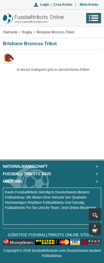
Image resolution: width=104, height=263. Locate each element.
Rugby (27, 32)
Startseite (10, 32)
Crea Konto (62, 4)
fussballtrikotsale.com (49, 250)
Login (44, 4)
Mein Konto (89, 4)
